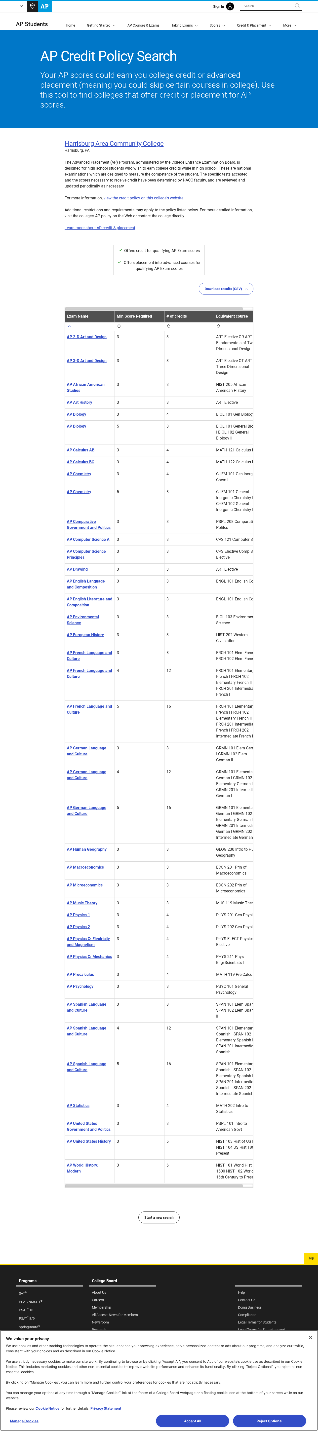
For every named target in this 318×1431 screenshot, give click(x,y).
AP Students (32, 24)
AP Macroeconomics (85, 867)
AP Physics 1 (78, 915)
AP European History (85, 634)
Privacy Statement (105, 1408)
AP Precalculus (80, 974)
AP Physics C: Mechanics (89, 956)
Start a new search (159, 1217)
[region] (159, 747)
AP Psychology (80, 986)
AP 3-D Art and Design (87, 360)
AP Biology (76, 414)
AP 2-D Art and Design (87, 336)
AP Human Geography (87, 849)
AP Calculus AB (80, 450)
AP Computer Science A (88, 539)
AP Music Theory (82, 903)
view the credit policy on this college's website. (144, 198)
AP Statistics (78, 1105)
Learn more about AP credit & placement (100, 227)
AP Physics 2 (78, 926)
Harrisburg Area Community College (114, 143)
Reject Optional (269, 1421)
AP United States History (89, 1141)
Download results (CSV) (223, 289)
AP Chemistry (79, 474)
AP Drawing (77, 569)
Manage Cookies (24, 1421)
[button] (289, 21)
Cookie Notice (47, 1408)
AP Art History (79, 402)
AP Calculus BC (80, 462)
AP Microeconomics (85, 885)
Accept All (192, 1421)
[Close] (310, 1337)
